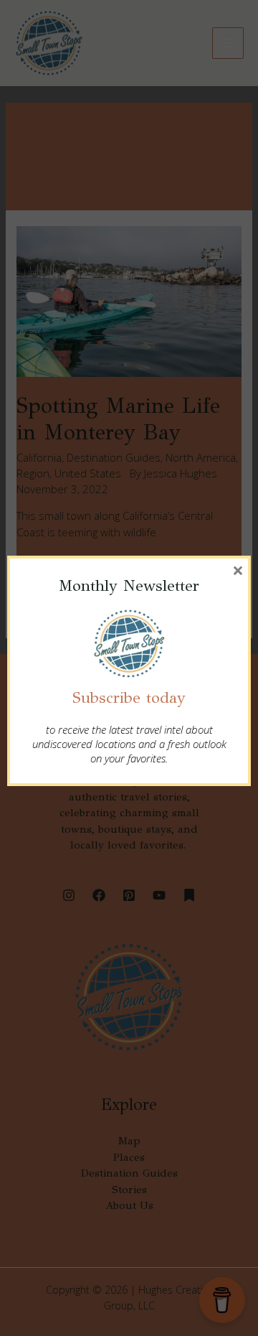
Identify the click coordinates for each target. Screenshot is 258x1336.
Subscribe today (129, 697)
